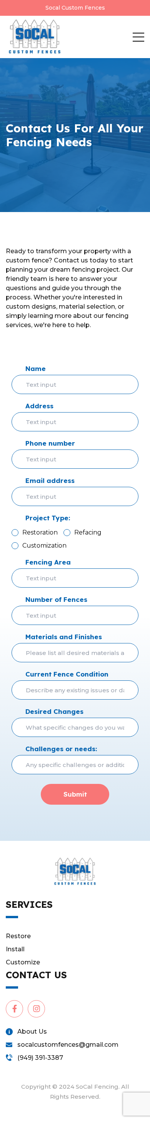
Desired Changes (54, 711)
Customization (44, 545)
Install (15, 949)
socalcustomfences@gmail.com (67, 1044)
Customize (23, 962)
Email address (50, 480)
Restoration (40, 532)
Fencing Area (48, 562)
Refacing (88, 532)
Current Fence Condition (66, 674)
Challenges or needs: (61, 749)
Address (39, 406)
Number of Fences (56, 599)
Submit (75, 794)
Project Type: (47, 518)
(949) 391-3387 (40, 1057)
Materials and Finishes (63, 637)
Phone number (50, 443)
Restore (18, 936)
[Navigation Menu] (138, 37)
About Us (32, 1031)
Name (35, 368)
